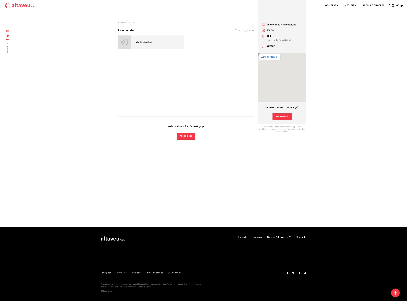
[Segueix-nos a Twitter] (401, 6)
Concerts (331, 5)
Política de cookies (154, 273)
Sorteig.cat (106, 273)
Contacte (301, 237)
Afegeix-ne (186, 136)
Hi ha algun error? (246, 31)
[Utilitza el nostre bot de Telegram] (397, 6)
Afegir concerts (374, 5)
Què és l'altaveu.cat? (279, 237)
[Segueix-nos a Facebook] (389, 6)
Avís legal (136, 273)
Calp (269, 36)
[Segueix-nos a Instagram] (393, 6)
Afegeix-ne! (282, 117)
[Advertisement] (186, 86)
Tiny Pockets (121, 273)
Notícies (350, 5)
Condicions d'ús (175, 273)
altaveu (24, 5)
